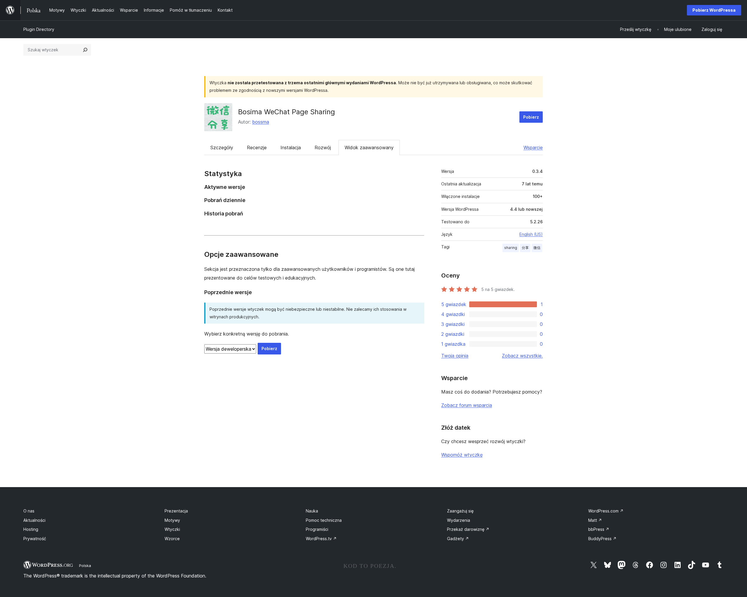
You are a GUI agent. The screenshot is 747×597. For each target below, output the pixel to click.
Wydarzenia (458, 520)
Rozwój (323, 147)
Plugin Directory (38, 29)
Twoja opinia (454, 356)
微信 (536, 247)
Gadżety (458, 538)
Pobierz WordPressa (714, 10)
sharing (510, 247)
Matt (595, 520)
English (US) (531, 234)
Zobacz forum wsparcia (466, 405)
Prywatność (34, 538)
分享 (525, 247)
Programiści (317, 529)
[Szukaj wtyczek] (85, 50)
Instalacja (290, 147)
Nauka (312, 510)
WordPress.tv (321, 538)
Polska (85, 565)
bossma (260, 122)
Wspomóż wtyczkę (462, 455)
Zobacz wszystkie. (522, 356)
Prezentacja (176, 510)
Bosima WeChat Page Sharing (286, 112)
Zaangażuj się (460, 510)
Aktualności (34, 520)
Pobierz (531, 117)
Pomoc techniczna (324, 520)
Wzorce (172, 538)
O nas (28, 510)
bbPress (598, 529)
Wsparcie (533, 147)
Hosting (30, 529)
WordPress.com (606, 510)
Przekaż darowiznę (468, 529)
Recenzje (257, 147)
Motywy (172, 520)
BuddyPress (602, 538)
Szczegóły (221, 147)
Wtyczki (172, 529)
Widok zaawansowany (369, 147)
